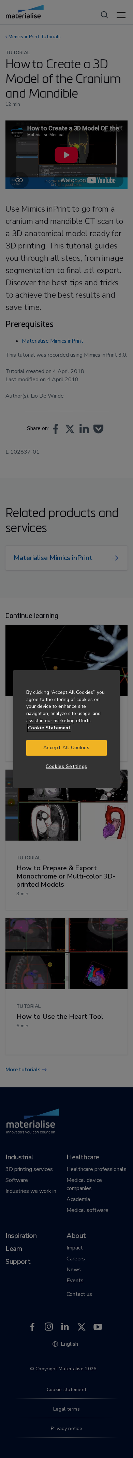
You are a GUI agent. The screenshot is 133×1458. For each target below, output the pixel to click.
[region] (66, 729)
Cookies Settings (66, 766)
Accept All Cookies (66, 748)
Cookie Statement (49, 728)
